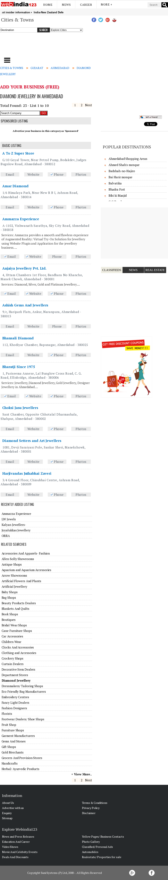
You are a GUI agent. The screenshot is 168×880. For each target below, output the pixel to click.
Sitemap (7, 818)
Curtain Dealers (13, 664)
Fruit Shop (9, 725)
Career (86, 5)
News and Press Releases (18, 836)
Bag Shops (9, 597)
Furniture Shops (13, 730)
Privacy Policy (91, 808)
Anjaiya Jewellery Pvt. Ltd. (24, 268)
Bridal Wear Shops (14, 625)
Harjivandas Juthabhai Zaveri (26, 473)
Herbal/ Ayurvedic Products (20, 769)
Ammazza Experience (20, 219)
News (66, 5)
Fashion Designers (14, 708)
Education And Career (16, 842)
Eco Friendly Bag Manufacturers (24, 691)
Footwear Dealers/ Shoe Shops (23, 719)
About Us (8, 803)
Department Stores (15, 675)
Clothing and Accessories (19, 653)
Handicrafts (10, 763)
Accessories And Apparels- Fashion (26, 553)
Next (88, 105)
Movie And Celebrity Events (19, 852)
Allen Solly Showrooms (18, 559)
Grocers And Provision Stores (22, 758)
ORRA (6, 536)
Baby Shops (10, 592)
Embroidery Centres (15, 697)
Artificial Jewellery (14, 586)
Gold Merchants (13, 752)
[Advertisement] (57, 47)
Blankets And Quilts (15, 609)
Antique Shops (12, 564)
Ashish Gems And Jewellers (25, 305)
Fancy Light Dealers (15, 702)
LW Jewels (9, 519)
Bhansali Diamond (18, 338)
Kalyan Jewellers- (14, 525)
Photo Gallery (91, 842)
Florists (7, 714)
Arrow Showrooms (14, 575)
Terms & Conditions (94, 803)
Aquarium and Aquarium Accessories (26, 570)
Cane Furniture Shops (17, 631)
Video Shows (10, 847)
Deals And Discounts (15, 857)
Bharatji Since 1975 (18, 366)
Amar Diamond (15, 186)
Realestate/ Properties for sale (101, 857)
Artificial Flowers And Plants (21, 581)
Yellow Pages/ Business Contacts (103, 836)
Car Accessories (12, 636)
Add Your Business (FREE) (29, 87)
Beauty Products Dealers (19, 603)
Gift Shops (9, 747)
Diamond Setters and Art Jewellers (31, 440)
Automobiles (90, 852)
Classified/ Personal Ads (97, 847)
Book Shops (10, 614)
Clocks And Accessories (18, 647)
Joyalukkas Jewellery (16, 530)
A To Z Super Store (18, 153)
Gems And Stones (14, 741)
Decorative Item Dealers (18, 669)
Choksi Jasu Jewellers (20, 407)
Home (47, 5)
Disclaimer (88, 813)
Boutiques (9, 620)
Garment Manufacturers (18, 736)
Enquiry (7, 813)
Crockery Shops (13, 658)
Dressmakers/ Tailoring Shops (22, 686)
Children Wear (12, 642)
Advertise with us (13, 808)
